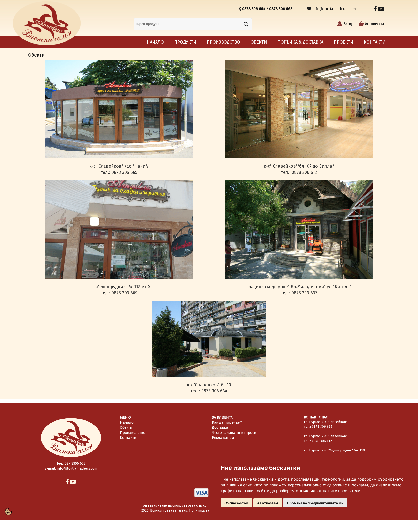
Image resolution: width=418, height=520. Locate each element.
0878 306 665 (322, 427)
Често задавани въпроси (234, 432)
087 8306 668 (75, 463)
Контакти (375, 42)
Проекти (343, 42)
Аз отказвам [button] (267, 503)
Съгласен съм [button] (236, 503)
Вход (347, 24)
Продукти (185, 42)
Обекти (259, 42)
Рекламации (223, 437)
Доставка (220, 427)
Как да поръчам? (227, 422)
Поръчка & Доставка (300, 42)
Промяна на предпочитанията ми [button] (315, 503)
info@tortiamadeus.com (334, 9)
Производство (223, 42)
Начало (155, 42)
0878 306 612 (322, 441)
